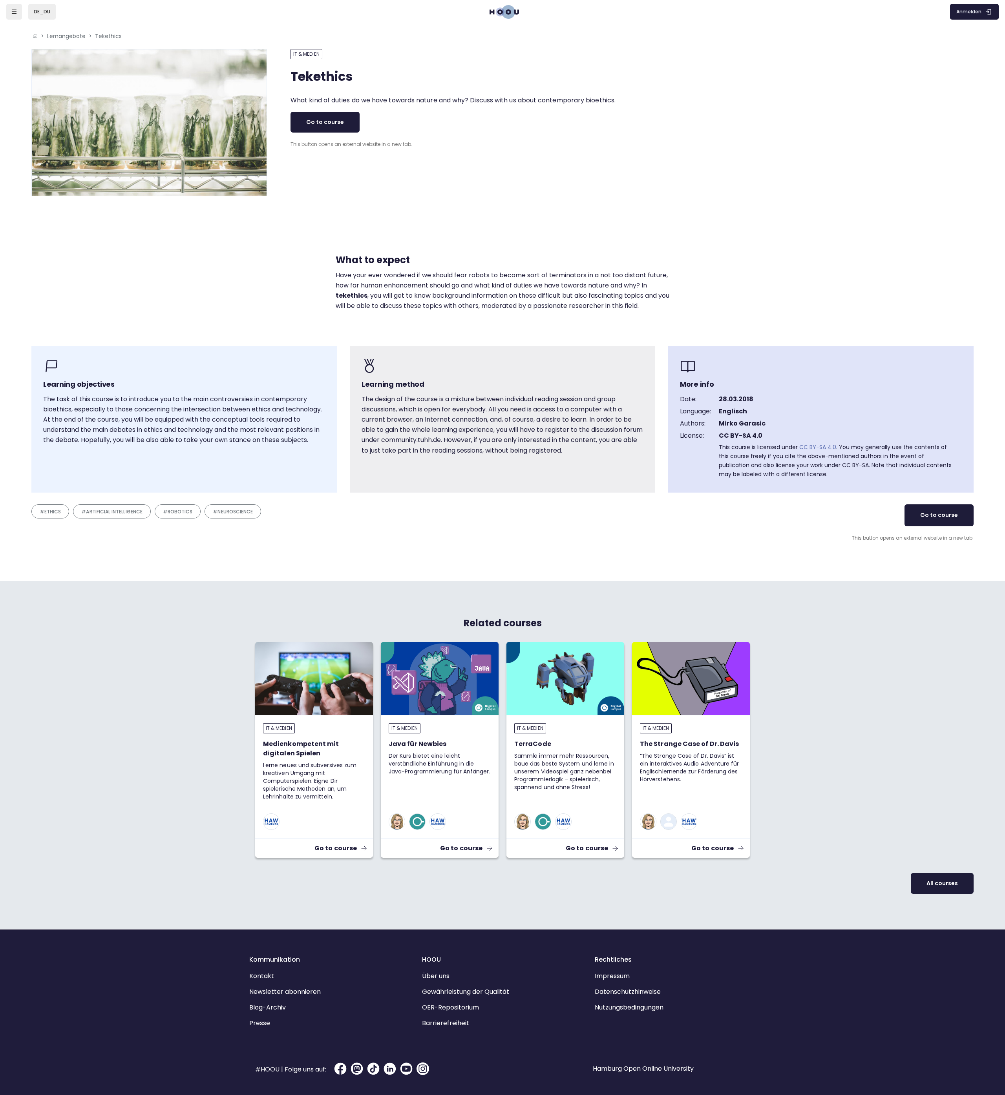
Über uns (436, 975)
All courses (942, 883)
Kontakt (261, 975)
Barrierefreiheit (445, 1023)
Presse (259, 1023)
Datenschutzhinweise (628, 991)
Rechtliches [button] (613, 959)
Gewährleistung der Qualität (465, 991)
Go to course (325, 122)
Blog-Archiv (267, 1007)
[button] (42, 12)
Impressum (612, 975)
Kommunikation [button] (274, 959)
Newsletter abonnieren (285, 991)
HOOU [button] (431, 959)
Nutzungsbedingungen (629, 1007)
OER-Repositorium (450, 1007)
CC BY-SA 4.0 (817, 447)
